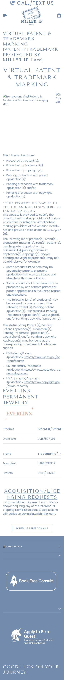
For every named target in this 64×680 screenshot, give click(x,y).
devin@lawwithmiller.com (38, 514)
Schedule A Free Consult (32, 528)
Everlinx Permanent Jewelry (21, 397)
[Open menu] (8, 15)
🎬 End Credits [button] (12, 546)
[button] (32, 555)
